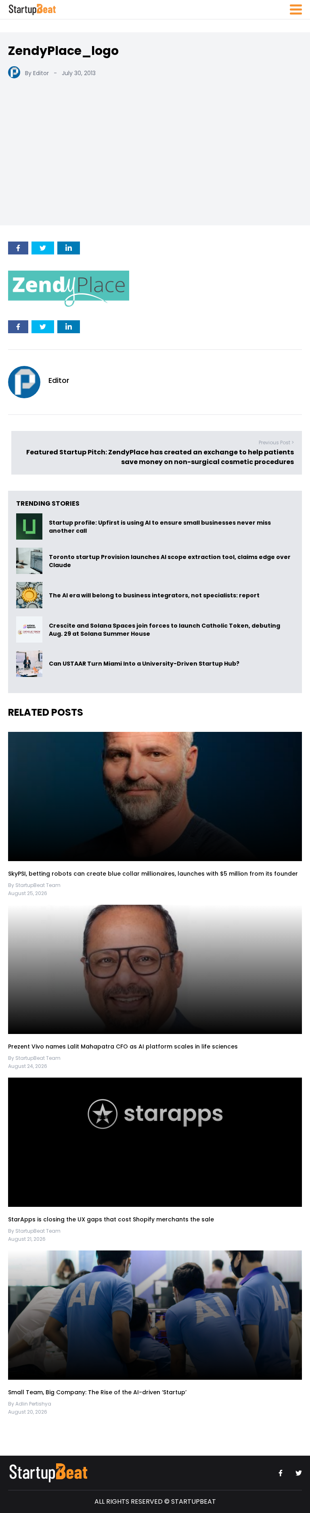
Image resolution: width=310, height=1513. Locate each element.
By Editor (37, 73)
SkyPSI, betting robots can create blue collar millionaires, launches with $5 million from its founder (153, 873)
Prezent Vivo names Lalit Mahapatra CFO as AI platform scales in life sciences (123, 1046)
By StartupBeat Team (34, 885)
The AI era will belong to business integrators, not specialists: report (154, 595)
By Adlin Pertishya (29, 1403)
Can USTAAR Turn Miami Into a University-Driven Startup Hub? (144, 664)
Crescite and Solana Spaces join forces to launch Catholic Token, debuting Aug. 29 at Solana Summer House (164, 630)
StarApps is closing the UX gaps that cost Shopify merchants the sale (112, 1219)
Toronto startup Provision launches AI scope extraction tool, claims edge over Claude (170, 561)
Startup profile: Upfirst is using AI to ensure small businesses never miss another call (160, 527)
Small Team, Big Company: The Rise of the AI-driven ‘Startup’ (97, 1392)
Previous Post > (276, 442)
